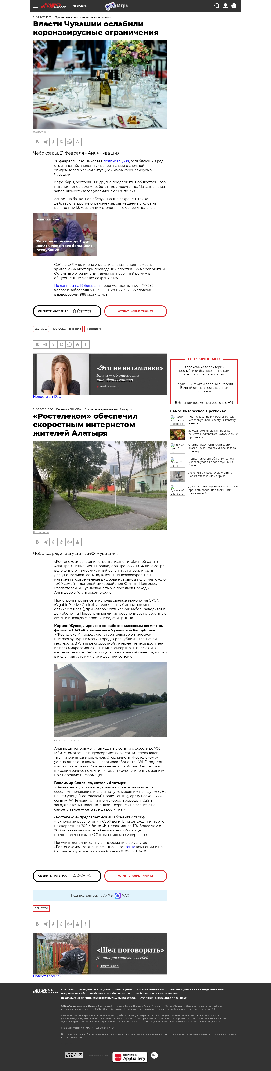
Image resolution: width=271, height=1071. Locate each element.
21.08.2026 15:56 (43, 409)
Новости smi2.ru (47, 397)
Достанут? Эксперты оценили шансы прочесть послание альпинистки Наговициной (213, 490)
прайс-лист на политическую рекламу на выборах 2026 (98, 998)
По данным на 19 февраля (77, 286)
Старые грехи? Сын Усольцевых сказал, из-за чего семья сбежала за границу (212, 448)
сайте (130, 847)
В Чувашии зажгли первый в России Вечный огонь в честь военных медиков (204, 387)
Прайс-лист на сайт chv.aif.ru (110, 993)
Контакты (67, 989)
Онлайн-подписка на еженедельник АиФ (196, 989)
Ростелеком (41, 532)
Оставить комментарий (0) (135, 311)
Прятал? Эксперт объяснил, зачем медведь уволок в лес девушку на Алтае (211, 462)
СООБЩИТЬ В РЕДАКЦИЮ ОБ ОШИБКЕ (163, 998)
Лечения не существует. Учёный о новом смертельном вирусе (210, 474)
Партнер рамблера (98, 1055)
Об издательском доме (95, 989)
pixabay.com (41, 131)
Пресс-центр (123, 989)
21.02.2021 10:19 (42, 17)
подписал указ (116, 161)
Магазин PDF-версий (150, 989)
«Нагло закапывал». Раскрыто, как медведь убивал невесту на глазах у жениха (212, 420)
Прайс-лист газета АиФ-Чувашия (156, 993)
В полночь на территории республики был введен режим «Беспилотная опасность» (204, 370)
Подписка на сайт (73, 993)
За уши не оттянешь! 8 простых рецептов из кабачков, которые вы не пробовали (213, 434)
